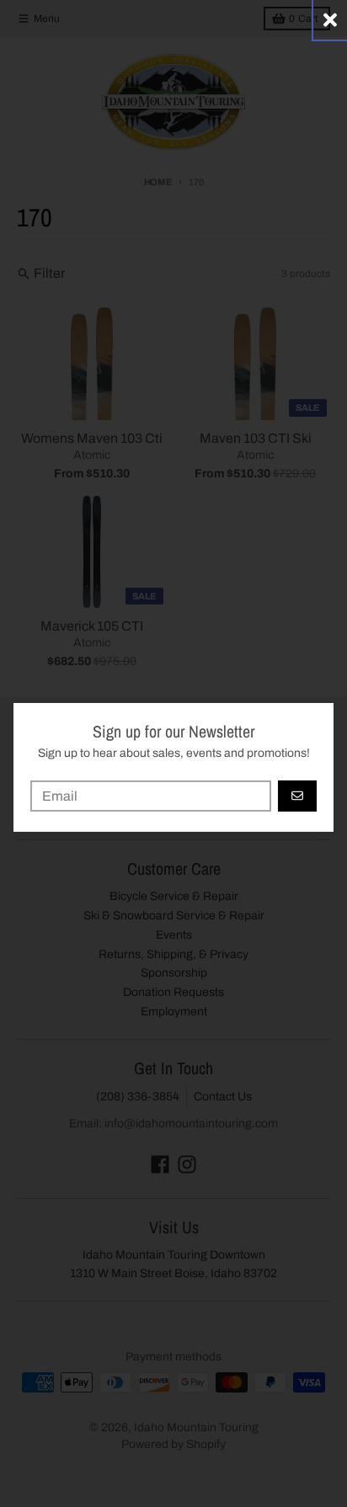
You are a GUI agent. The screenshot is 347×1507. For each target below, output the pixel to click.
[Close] (330, 20)
